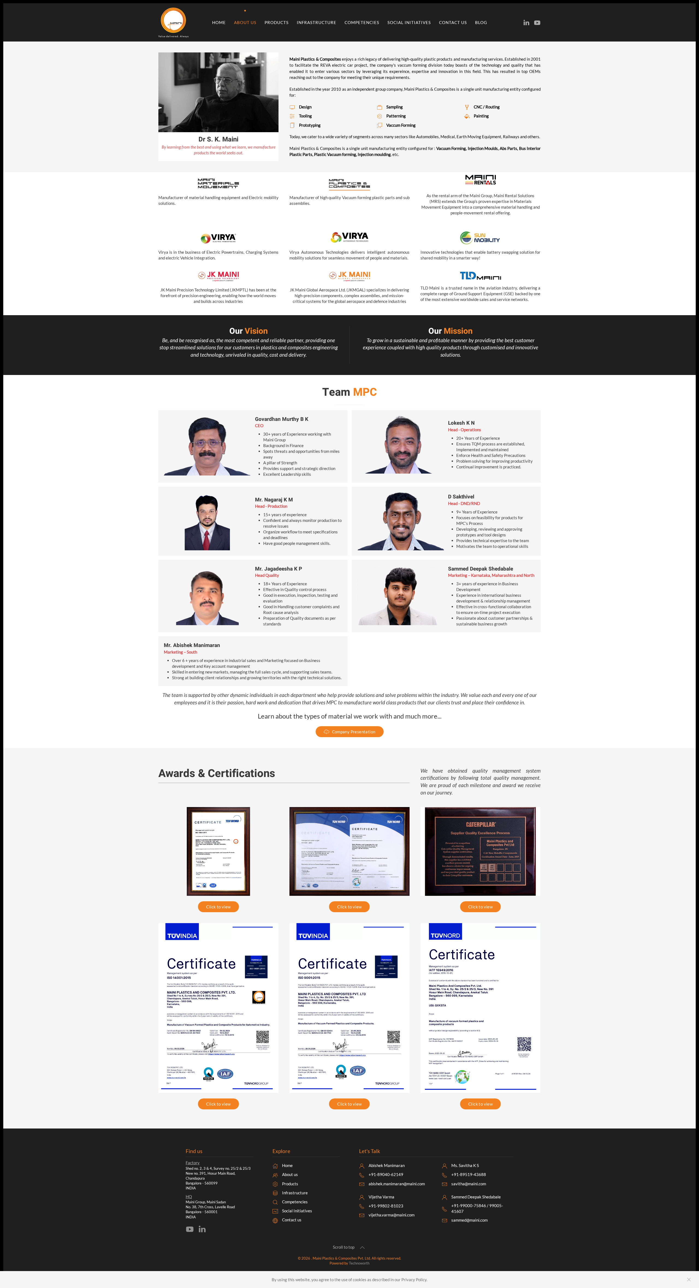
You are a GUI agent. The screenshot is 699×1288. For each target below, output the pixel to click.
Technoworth (359, 1263)
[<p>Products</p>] (275, 1183)
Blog (481, 22)
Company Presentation (353, 731)
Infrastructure (316, 22)
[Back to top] (362, 1247)
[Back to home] (174, 22)
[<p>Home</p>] (275, 1165)
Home (219, 22)
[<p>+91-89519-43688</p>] (444, 1174)
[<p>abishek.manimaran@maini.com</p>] (362, 1183)
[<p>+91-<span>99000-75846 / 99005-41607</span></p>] (444, 1208)
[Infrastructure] (275, 1192)
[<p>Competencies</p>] (275, 1201)
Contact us (453, 22)
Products (277, 22)
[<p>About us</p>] (275, 1174)
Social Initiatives (409, 22)
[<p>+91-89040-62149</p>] (362, 1174)
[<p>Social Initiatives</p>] (275, 1210)
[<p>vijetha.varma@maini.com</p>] (362, 1214)
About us (245, 22)
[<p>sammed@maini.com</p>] (444, 1220)
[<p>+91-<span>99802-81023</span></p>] (362, 1205)
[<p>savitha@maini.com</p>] (444, 1183)
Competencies (362, 22)
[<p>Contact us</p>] (275, 1219)
